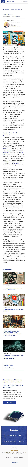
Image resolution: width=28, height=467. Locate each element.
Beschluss (5, 152)
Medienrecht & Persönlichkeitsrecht (19, 9)
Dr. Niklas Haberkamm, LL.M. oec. (17, 23)
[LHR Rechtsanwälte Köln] (3, 1)
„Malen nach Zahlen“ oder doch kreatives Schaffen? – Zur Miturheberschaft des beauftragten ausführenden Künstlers (13, 333)
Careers (21, 457)
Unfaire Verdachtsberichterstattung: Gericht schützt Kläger (13, 288)
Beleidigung (6, 149)
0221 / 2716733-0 (18, 441)
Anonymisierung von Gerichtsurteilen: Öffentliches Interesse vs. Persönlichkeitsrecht (13, 357)
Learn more (9, 402)
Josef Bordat (17, 16)
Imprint (16, 457)
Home (4, 9)
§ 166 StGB (9, 150)
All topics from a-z (8, 367)
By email (6, 441)
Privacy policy (9, 457)
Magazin (8, 9)
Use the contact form (14, 435)
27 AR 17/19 (15, 164)
